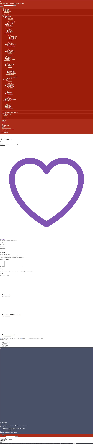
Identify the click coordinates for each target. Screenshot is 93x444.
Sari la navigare (2, 0)
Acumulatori (10, 92)
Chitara (3, 8)
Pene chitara (10, 41)
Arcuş (9, 45)
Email (1, 269)
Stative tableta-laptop (9, 108)
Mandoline (7, 24)
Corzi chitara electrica (13, 38)
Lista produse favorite (7, 114)
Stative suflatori (8, 107)
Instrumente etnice (9, 32)
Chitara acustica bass (7, 11)
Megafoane (8, 68)
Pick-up (9, 66)
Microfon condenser (11, 70)
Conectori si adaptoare (9, 85)
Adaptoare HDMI (11, 86)
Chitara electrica (6, 12)
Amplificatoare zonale (13, 77)
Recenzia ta (2, 266)
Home (3, 7)
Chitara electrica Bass (7, 13)
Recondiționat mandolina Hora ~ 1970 (12, 112)
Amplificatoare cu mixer (13, 76)
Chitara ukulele (6, 14)
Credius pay (6, 118)
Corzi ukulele (12, 39)
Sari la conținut (7, 0)
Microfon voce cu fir (11, 71)
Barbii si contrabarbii (11, 46)
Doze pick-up (10, 67)
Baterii (7, 91)
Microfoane (8, 69)
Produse (3, 15)
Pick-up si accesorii (9, 65)
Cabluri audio (10, 81)
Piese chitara (10, 42)
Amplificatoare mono (13, 75)
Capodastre (10, 40)
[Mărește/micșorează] (0, 441)
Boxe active (8, 62)
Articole (3, 121)
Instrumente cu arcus (9, 25)
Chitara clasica (6, 10)
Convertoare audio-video (10, 64)
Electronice (6, 79)
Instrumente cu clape (9, 26)
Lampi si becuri (10, 94)
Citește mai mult (8, 336)
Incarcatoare (8, 90)
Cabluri (7, 80)
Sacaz (9, 49)
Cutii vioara (4, 343)
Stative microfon (8, 105)
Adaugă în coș (2, 440)
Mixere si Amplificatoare (10, 74)
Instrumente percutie (9, 28)
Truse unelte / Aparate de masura (11, 99)
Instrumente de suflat (9, 27)
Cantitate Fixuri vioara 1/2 (4, 144)
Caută (3, 435)
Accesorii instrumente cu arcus (11, 44)
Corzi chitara (10, 35)
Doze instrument (8, 57)
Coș (3, 123)
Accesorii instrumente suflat (10, 51)
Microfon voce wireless (11, 72)
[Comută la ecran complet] (1, 441)
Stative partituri (8, 106)
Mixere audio (10, 78)
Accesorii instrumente (7, 33)
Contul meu (4, 113)
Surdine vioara (10, 50)
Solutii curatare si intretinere (10, 59)
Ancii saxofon (10, 53)
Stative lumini (8, 104)
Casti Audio (8, 63)
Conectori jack (10, 88)
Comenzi (5, 115)
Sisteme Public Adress (7, 100)
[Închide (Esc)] (3, 441)
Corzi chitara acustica (13, 36)
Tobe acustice (10, 30)
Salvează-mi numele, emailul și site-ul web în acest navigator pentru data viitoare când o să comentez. (17, 271)
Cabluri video (10, 83)
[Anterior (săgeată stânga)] (0, 442)
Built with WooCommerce (13, 432)
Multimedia (8, 95)
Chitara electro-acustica (11, 21)
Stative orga (8, 103)
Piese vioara (10, 48)
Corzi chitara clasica (13, 37)
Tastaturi (9, 97)
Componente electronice (10, 84)
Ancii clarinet (10, 52)
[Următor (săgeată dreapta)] (1, 442)
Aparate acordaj (8, 56)
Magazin (3, 110)
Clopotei (9, 29)
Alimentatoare (8, 89)
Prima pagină (4, 120)
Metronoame (8, 58)
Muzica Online (2, 1)
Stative (5, 101)
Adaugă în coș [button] (8, 296)
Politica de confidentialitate (6, 128)
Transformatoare (8, 98)
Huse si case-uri (10, 43)
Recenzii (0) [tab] (4, 242)
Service (5, 111)
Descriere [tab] (3, 241)
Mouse (9, 96)
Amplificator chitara (11, 34)
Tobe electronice (10, 31)
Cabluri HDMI (10, 82)
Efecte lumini (8, 93)
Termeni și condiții (7, 117)
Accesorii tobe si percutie (10, 55)
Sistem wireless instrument (12, 73)
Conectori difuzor (11, 87)
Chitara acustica (6, 9)
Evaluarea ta (2, 259)
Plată (3, 127)
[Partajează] (2, 441)
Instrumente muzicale (7, 16)
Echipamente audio (7, 60)
